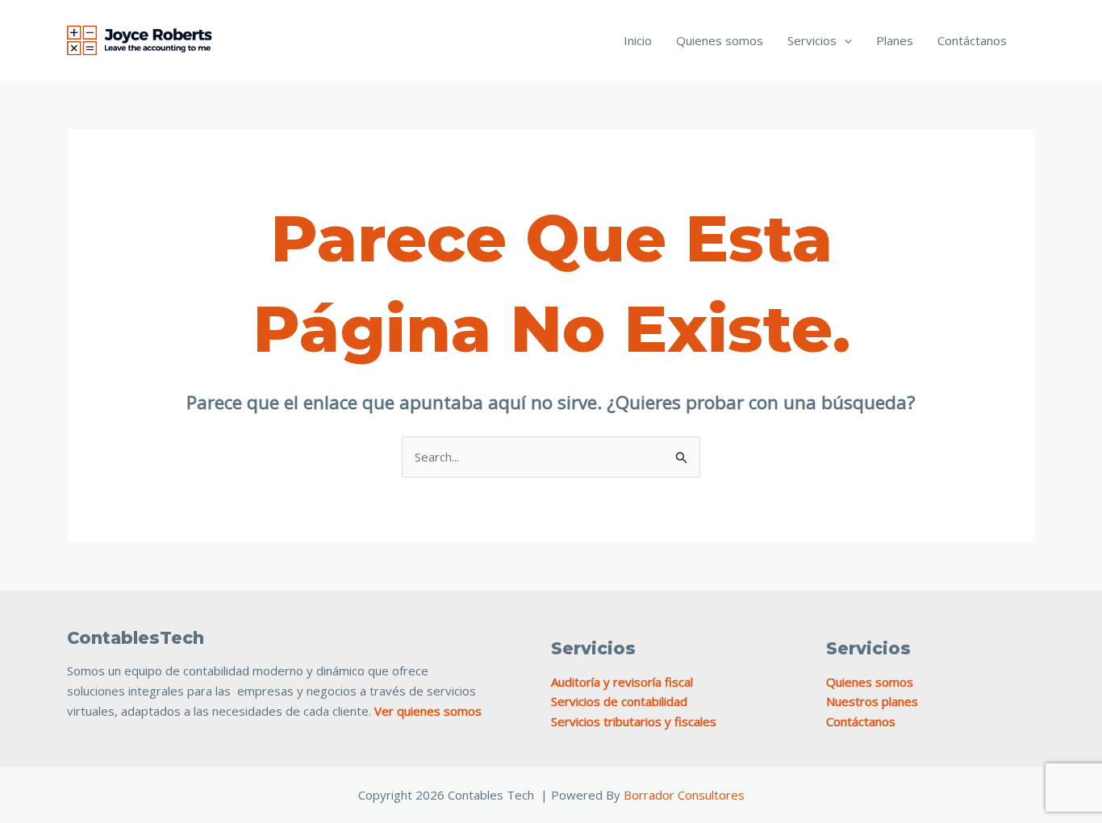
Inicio (638, 40)
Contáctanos (972, 40)
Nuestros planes (872, 701)
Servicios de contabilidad (619, 701)
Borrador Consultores (684, 795)
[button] (844, 40)
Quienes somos (719, 40)
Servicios (812, 40)
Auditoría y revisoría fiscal (622, 682)
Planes (894, 40)
